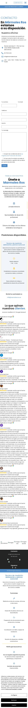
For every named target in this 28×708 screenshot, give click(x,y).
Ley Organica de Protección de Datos (12, 155)
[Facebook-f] (12, 567)
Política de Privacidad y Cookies (13, 689)
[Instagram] (15, 567)
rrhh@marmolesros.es (14, 297)
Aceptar (14, 705)
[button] (25, 2)
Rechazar (14, 700)
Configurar (14, 695)
